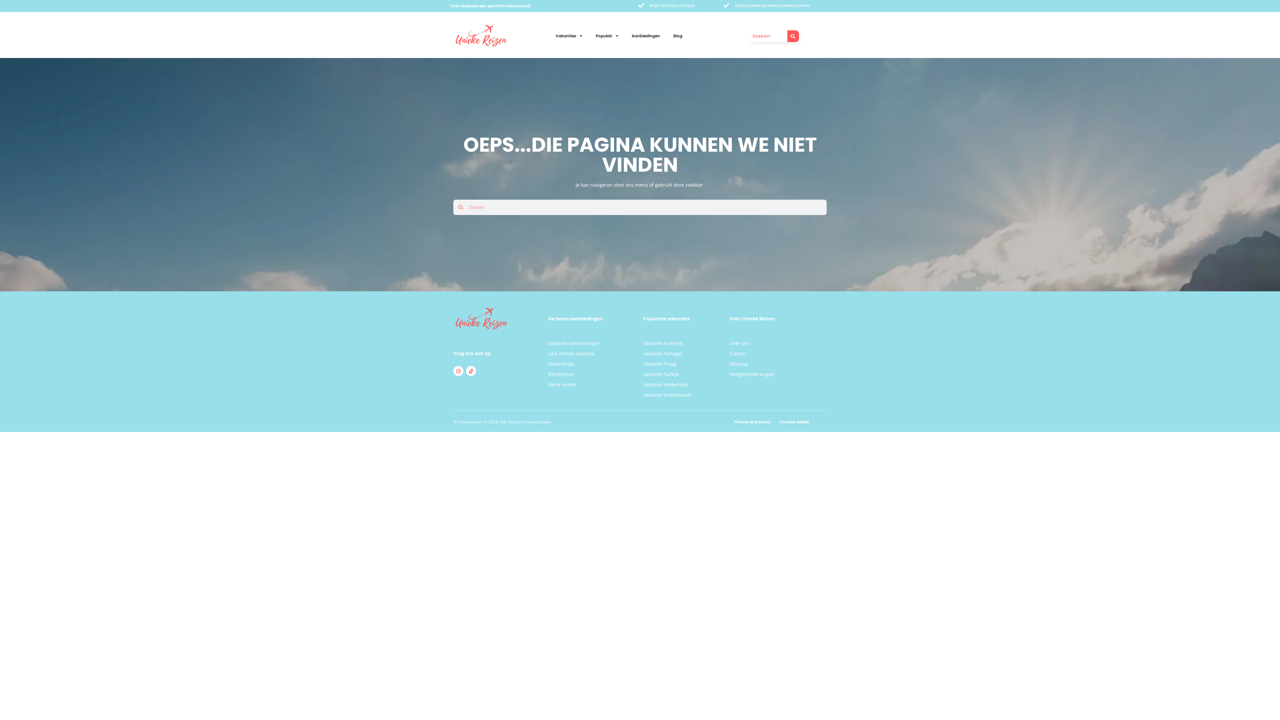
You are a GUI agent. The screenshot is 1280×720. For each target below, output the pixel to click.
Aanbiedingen (646, 36)
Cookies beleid (794, 422)
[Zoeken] (793, 36)
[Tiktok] (471, 371)
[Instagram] (458, 371)
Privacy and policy (752, 422)
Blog (677, 36)
